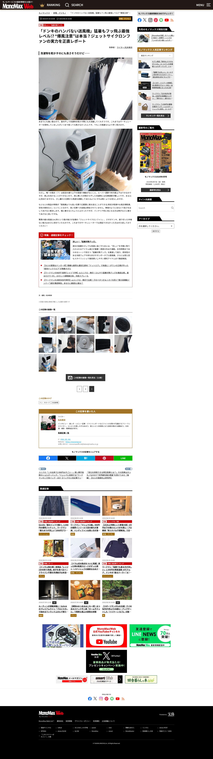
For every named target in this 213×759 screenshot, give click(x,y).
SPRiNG (43, 731)
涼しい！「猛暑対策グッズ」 (85, 241)
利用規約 (96, 721)
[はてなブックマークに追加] (85, 458)
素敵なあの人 (129, 728)
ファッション (44, 534)
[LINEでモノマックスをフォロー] (161, 21)
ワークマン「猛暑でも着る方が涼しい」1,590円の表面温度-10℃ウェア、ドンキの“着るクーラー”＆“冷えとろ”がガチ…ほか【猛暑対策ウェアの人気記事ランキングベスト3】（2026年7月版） (117, 574)
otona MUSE (62, 731)
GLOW (77, 731)
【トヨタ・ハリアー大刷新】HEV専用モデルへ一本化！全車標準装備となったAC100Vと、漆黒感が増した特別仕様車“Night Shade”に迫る (162, 85)
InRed (60, 728)
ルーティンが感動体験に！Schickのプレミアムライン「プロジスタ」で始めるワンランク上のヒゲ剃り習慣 (53, 610)
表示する (156, 231)
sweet (94, 728)
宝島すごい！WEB (165, 731)
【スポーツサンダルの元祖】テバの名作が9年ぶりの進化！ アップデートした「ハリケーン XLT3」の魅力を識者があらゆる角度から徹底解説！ (117, 611)
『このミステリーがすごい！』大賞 (47, 735)
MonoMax (95, 731)
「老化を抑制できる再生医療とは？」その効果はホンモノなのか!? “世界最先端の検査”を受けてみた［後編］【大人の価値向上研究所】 (109, 475)
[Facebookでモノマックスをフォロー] (140, 21)
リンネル (145, 728)
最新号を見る (155, 190)
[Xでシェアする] (67, 458)
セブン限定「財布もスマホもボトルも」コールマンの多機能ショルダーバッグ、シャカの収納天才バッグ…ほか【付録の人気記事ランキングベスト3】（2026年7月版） (162, 64)
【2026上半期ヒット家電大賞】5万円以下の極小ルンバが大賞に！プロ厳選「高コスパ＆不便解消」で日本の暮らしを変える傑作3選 (117, 528)
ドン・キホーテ (45, 402)
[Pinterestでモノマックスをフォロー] (156, 21)
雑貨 (72, 534)
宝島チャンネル (46, 728)
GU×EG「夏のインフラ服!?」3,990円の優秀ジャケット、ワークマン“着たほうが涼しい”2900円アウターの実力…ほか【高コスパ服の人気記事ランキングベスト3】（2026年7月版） (53, 531)
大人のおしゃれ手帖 (81, 728)
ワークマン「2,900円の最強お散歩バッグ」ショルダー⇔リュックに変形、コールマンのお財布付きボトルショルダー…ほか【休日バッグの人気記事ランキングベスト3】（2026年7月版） (162, 106)
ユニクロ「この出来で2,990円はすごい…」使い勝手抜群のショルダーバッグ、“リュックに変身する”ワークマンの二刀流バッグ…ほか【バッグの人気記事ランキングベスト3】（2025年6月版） (61, 475)
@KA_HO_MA (65, 439)
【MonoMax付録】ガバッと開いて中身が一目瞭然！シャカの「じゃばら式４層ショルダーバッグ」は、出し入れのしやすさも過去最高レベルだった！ (162, 37)
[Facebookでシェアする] (48, 458)
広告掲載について (108, 721)
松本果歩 (61, 420)
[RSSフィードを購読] (172, 21)
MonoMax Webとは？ (46, 721)
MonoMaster (129, 731)
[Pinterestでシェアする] (104, 458)
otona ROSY (163, 728)
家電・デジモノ (125, 18)
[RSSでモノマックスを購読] (123, 699)
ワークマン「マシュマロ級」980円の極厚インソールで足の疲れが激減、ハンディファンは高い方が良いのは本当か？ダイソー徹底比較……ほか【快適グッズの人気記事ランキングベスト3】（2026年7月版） (85, 531)
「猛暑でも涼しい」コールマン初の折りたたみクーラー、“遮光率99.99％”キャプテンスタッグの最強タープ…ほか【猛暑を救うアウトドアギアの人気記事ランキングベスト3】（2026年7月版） (162, 74)
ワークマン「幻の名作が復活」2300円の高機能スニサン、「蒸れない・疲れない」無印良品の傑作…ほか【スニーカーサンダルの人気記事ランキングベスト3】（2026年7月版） (162, 96)
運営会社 (60, 721)
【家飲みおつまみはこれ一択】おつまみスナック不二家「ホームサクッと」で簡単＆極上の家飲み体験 (85, 609)
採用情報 (69, 721)
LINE (123, 458)
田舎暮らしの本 (147, 731)
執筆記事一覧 (63, 433)
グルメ (41, 576)
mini (110, 728)
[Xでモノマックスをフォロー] (145, 21)
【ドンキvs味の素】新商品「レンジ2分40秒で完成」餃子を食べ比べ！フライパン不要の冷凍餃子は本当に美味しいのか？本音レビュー (53, 571)
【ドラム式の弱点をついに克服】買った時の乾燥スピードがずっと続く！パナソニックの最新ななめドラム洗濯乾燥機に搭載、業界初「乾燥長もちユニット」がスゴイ (85, 569)
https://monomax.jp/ (73, 442)
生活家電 (55, 402)
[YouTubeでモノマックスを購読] (167, 21)
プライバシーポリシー (83, 721)
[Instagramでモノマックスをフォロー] (150, 21)
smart (111, 731)
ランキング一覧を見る (155, 115)
